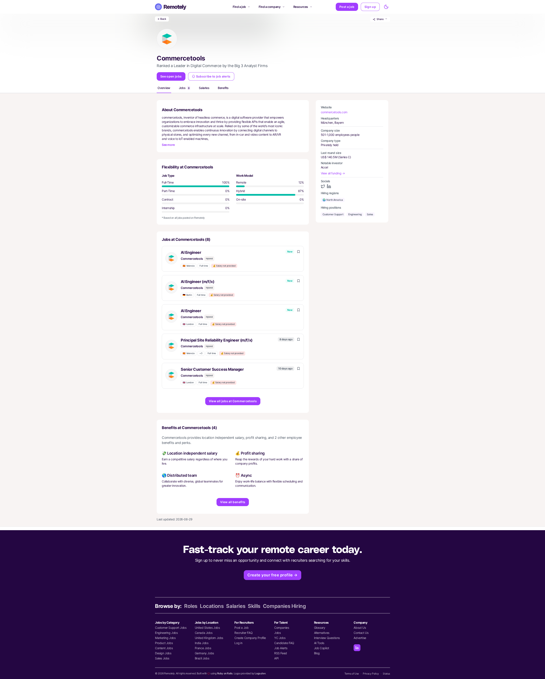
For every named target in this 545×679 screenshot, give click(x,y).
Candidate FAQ (284, 643)
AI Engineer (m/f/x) (197, 281)
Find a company (269, 7)
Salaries (204, 88)
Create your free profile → (272, 575)
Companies (281, 627)
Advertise (360, 638)
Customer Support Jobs (170, 627)
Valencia (188, 265)
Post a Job (241, 627)
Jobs (184, 88)
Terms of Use (351, 673)
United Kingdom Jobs (209, 638)
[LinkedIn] (357, 647)
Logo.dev (260, 673)
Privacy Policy (371, 673)
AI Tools (319, 643)
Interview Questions (327, 638)
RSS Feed (280, 653)
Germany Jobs (204, 653)
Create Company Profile (250, 638)
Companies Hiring (284, 606)
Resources (300, 7)
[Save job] (298, 251)
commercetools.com (334, 112)
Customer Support (333, 214)
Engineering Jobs (166, 632)
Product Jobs (164, 643)
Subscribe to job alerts (213, 76)
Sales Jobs (162, 658)
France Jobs (203, 648)
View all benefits (232, 502)
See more (168, 144)
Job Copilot (321, 648)
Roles (190, 606)
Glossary (319, 627)
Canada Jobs (203, 632)
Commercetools (192, 258)
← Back (162, 18)
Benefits (223, 88)
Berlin (187, 295)
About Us (360, 627)
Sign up (370, 7)
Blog (317, 653)
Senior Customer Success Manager (212, 369)
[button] (233, 259)
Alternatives (321, 632)
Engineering (355, 214)
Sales (370, 214)
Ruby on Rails (225, 673)
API (276, 658)
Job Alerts (280, 648)
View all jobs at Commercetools (233, 401)
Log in (238, 643)
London (188, 324)
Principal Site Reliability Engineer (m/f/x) (216, 340)
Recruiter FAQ (243, 632)
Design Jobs (163, 653)
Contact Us (361, 632)
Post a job (346, 7)
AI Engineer (191, 252)
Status (386, 673)
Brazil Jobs (202, 658)
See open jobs (171, 76)
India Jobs (201, 643)
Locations (212, 606)
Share (380, 19)
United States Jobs (207, 627)
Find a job (239, 7)
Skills (254, 606)
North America (333, 199)
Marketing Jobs (165, 638)
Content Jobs (164, 648)
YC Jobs (279, 638)
